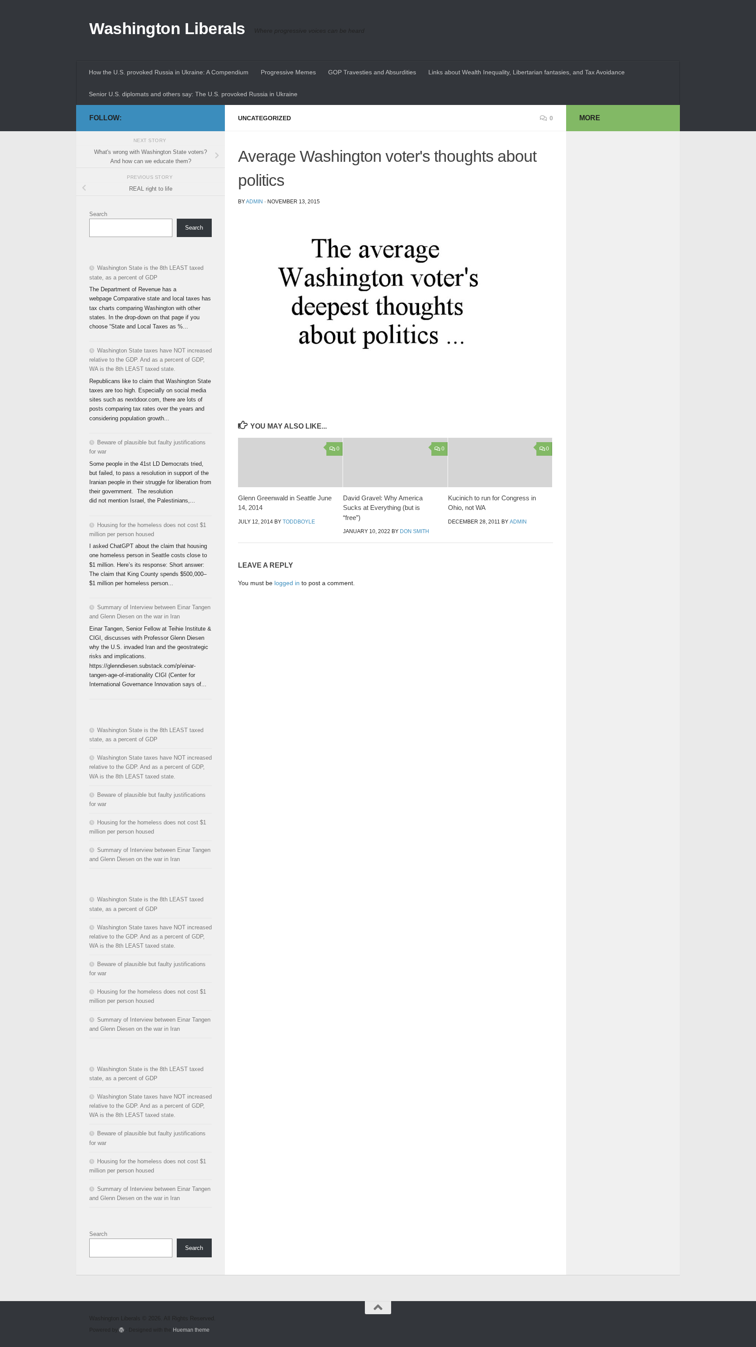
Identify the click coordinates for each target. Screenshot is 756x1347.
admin (254, 202)
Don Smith (414, 531)
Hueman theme (191, 1330)
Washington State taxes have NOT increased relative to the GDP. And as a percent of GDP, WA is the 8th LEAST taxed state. (150, 359)
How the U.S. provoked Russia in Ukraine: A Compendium (168, 72)
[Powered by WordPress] (121, 1330)
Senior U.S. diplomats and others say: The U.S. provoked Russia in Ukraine (193, 94)
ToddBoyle (299, 522)
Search (98, 214)
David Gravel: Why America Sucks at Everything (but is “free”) (383, 507)
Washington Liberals (167, 29)
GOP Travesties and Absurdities (372, 72)
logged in (287, 582)
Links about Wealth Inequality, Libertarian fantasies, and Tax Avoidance (526, 72)
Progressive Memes (288, 72)
